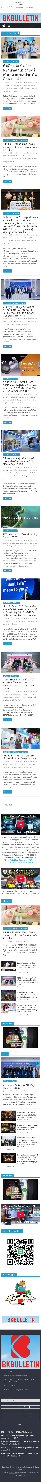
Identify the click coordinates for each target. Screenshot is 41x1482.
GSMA (5, 321)
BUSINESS (7, 62)
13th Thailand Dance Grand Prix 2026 (15, 694)
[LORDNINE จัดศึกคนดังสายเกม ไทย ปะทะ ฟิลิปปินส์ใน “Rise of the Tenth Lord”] (8, 1112)
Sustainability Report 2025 (11, 543)
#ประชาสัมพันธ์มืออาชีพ (12, 860)
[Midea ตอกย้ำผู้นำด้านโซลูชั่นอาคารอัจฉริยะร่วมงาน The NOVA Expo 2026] (20, 431)
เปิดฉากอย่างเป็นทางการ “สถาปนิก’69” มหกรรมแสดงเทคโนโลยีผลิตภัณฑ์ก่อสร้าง (27, 995)
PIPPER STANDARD (9, 156)
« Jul (19, 1424)
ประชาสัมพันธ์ (16, 324)
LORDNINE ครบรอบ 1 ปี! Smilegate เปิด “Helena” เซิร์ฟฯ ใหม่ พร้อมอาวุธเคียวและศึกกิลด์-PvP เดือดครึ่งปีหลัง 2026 (27, 1142)
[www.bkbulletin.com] (3, 25)
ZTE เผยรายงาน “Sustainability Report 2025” (20, 535)
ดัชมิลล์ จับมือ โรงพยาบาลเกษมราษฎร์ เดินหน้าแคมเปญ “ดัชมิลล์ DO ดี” (20, 72)
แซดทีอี (33, 546)
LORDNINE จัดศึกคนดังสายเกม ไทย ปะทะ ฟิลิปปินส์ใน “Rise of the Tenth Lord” (26, 1115)
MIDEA (5, 470)
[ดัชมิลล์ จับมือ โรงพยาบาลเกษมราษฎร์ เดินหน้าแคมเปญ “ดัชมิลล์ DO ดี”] (20, 38)
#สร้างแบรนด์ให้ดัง (26, 862)
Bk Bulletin (19, 82)
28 (25, 1416)
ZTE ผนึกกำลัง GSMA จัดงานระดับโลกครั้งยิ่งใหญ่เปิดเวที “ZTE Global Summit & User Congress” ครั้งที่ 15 (19, 311)
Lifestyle (16, 141)
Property (24, 752)
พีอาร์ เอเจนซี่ (32, 159)
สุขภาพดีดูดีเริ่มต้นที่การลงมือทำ (20, 88)
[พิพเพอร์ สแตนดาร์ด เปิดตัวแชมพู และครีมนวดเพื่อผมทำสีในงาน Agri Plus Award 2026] (8, 962)
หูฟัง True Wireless (11, 403)
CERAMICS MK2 (16, 397)
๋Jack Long (25, 397)
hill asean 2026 (8, 621)
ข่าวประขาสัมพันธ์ (15, 85)
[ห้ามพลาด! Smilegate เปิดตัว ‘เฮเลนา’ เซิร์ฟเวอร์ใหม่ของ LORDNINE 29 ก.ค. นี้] (8, 1124)
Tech (23, 303)
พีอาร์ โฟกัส (18, 700)
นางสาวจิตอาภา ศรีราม (10, 476)
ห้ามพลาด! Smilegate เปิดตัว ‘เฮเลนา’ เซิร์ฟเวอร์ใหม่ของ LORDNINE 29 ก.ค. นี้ (27, 1127)
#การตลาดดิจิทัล (27, 860)
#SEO (17, 862)
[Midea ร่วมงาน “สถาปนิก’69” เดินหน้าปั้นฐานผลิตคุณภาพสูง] (20, 729)
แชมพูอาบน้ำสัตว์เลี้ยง (9, 162)
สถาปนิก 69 (29, 767)
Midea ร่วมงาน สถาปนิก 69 (16, 764)
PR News (24, 141)
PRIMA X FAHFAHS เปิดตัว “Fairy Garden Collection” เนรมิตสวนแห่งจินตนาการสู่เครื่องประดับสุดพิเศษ (27, 1008)
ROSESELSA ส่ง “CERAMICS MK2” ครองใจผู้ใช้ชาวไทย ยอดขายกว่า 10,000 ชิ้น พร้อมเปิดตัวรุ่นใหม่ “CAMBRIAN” (20, 386)
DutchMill (6, 85)
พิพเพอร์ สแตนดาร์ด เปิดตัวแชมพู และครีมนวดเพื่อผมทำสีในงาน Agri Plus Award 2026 (27, 966)
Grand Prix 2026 (14, 697)
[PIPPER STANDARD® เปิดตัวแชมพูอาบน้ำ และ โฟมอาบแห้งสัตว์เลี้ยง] (20, 117)
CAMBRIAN (6, 397)
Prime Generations (19, 621)
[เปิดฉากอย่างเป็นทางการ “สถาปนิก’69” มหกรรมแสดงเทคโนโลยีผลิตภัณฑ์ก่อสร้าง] (8, 991)
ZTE (9, 321)
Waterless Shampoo (22, 156)
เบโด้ (7, 244)
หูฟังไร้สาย (20, 403)
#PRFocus (33, 857)
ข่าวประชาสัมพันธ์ (17, 546)
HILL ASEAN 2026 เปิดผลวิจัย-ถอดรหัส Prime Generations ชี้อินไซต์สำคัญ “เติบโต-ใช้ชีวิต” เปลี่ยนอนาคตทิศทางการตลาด (20, 611)
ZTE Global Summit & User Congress (22, 321)
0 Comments (30, 82)
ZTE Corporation (29, 543)
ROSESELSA (32, 397)
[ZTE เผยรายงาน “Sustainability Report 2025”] (20, 507)
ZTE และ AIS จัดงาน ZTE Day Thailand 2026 (17, 7)
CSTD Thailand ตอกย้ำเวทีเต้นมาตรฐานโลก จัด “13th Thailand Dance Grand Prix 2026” (19, 684)
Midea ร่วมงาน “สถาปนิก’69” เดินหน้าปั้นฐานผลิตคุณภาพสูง (19, 757)
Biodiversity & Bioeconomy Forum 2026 (20, 238)
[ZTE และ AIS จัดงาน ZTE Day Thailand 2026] (20, 1059)
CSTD (29, 694)
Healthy (15, 62)
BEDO (5, 238)
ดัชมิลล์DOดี (32, 85)
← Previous (6, 804)
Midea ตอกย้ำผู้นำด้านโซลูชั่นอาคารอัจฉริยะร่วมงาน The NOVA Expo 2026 (19, 461)
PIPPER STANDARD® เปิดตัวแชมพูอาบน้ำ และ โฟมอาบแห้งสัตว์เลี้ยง (20, 147)
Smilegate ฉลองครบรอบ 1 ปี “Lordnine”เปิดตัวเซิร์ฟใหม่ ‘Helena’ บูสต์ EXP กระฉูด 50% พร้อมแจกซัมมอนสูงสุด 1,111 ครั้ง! (27, 1159)
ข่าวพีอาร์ (24, 85)
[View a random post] (37, 25)
